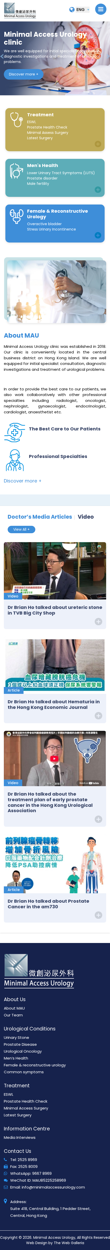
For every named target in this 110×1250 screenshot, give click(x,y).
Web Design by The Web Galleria (55, 1242)
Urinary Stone (16, 1037)
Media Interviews (20, 1137)
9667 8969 (42, 1173)
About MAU (14, 1008)
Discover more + (23, 74)
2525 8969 (27, 1159)
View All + (21, 529)
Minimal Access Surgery (26, 1108)
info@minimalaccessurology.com (53, 1187)
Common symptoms (24, 1072)
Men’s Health (16, 1058)
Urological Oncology (23, 1051)
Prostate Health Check (25, 1101)
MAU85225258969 (49, 1180)
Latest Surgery (17, 1115)
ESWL (8, 1094)
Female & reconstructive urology (35, 1065)
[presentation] (1, 56)
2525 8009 (28, 1166)
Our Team (13, 1015)
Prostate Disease (20, 1044)
